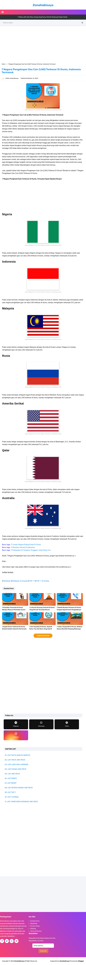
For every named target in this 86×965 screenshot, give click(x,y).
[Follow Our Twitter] (7, 941)
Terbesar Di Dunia (19, 581)
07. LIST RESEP (10, 783)
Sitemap (33, 928)
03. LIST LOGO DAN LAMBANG (16, 764)
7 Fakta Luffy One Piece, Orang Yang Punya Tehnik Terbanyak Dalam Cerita (42, 17)
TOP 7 (31, 581)
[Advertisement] (43, 44)
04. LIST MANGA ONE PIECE (15, 769)
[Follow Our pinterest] (16, 941)
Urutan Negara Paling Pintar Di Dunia (27, 544)
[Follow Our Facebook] (2, 941)
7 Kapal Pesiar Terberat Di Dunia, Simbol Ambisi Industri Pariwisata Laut (14, 629)
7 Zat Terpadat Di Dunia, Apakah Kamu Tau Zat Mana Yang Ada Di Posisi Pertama (40, 629)
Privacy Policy (35, 926)
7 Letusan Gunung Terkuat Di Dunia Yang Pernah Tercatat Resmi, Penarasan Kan (42, 610)
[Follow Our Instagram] (12, 941)
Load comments (43, 636)
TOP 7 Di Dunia (42, 581)
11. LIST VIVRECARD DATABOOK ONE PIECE (21, 802)
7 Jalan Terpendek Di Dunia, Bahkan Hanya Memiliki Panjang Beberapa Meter (69, 629)
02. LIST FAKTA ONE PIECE (15, 760)
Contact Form (34, 921)
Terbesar (6, 581)
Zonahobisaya (65, 961)
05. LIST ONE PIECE (12, 774)
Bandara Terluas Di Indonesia (24, 547)
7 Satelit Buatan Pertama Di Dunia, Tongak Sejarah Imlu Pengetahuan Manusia (69, 610)
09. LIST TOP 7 (10, 792)
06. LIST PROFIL (11, 778)
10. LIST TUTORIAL (12, 797)
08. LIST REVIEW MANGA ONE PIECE (19, 788)
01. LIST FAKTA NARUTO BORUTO (17, 755)
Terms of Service (36, 931)
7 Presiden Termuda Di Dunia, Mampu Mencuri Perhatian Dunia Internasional (13, 610)
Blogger (81, 961)
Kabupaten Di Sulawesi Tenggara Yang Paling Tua (32, 550)
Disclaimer (33, 923)
